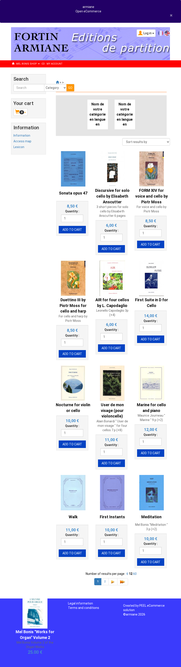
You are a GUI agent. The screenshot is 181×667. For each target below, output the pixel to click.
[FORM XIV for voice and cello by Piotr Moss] (151, 168)
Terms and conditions (83, 608)
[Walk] (73, 492)
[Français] (161, 33)
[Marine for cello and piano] (151, 383)
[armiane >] (57, 82)
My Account (54, 63)
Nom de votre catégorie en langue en (97, 114)
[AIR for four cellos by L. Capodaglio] (112, 278)
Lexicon (18, 147)
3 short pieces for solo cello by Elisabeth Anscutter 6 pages (112, 211)
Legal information (80, 603)
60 (135, 574)
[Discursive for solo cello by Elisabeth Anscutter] (112, 168)
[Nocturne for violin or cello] (73, 383)
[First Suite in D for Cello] (151, 278)
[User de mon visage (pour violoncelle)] (112, 383)
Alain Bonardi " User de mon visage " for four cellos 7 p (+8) (112, 425)
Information (21, 135)
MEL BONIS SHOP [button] (27, 63)
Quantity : (72, 211)
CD (43, 63)
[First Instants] (112, 492)
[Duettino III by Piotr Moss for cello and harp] (73, 278)
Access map (22, 141)
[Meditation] (151, 492)
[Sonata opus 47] (73, 168)
